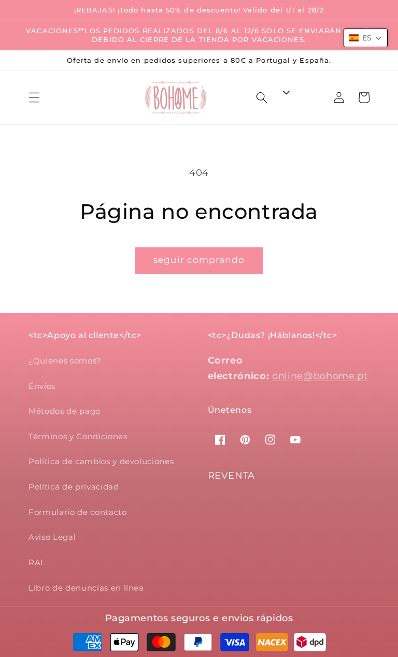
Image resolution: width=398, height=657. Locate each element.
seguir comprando (199, 260)
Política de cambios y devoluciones (101, 461)
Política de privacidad (74, 487)
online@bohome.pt (320, 375)
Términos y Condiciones (78, 436)
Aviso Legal (52, 537)
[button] (34, 97)
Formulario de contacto (78, 512)
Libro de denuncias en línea (86, 588)
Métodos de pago (65, 411)
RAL (37, 562)
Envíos (42, 386)
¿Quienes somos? (65, 361)
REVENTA (231, 475)
